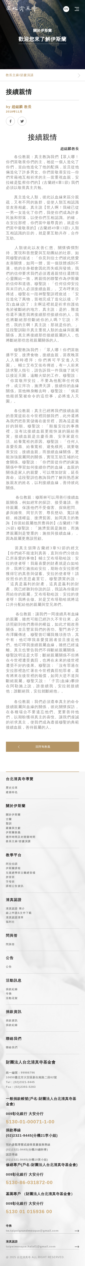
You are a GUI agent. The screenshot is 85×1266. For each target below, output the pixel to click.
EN (66, 9)
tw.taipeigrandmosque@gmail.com (32, 1230)
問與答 (10, 944)
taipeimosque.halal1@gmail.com (31, 1246)
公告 (9, 966)
